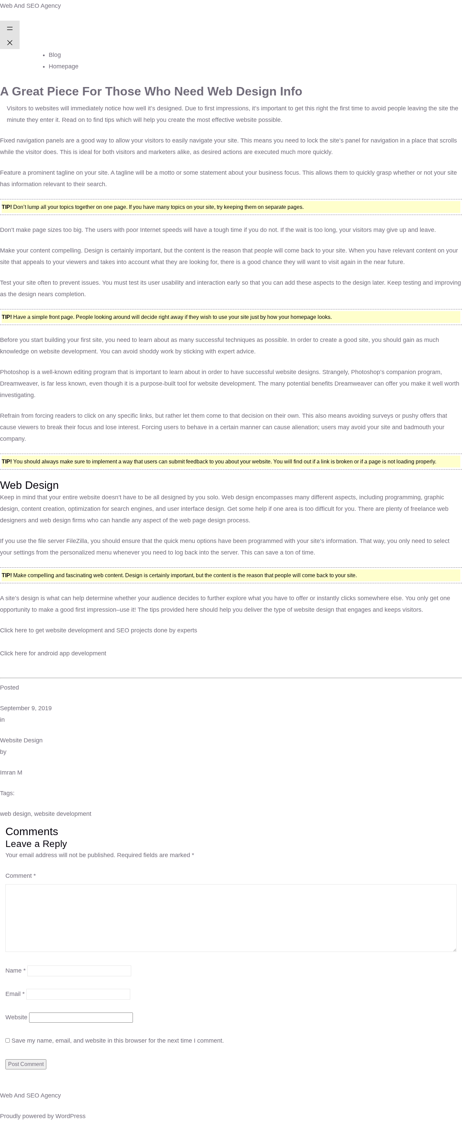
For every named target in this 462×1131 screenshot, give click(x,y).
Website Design (21, 740)
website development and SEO (87, 630)
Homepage (63, 66)
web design (15, 813)
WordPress (70, 1116)
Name (15, 970)
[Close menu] (10, 42)
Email (15, 994)
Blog (55, 54)
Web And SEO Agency (30, 5)
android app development (72, 653)
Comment (20, 875)
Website (16, 1017)
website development (62, 813)
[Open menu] (10, 28)
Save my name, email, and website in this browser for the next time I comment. (117, 1040)
